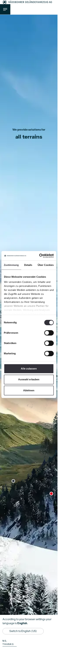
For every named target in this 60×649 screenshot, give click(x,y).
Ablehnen (28, 390)
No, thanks (8, 643)
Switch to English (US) (23, 631)
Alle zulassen (28, 368)
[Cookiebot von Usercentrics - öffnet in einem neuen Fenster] (40, 256)
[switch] (49, 332)
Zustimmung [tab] (11, 265)
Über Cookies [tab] (46, 265)
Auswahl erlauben (29, 379)
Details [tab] (28, 265)
